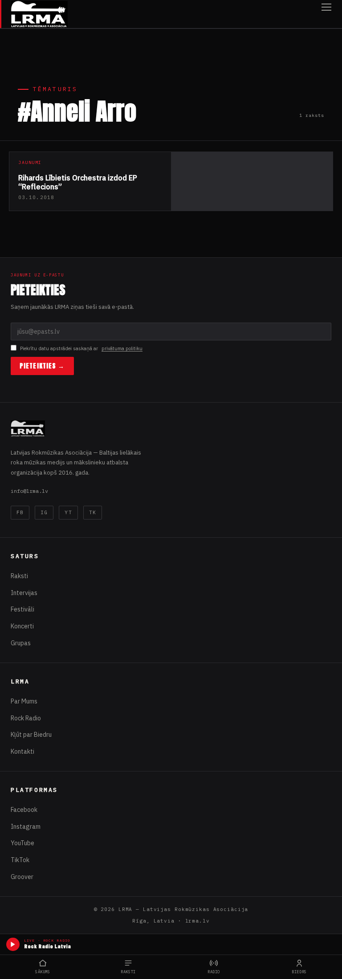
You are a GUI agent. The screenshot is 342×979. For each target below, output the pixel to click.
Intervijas (24, 593)
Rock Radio (26, 718)
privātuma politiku (122, 348)
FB (20, 512)
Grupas (21, 643)
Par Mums (24, 701)
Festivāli (22, 609)
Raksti (19, 576)
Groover (22, 877)
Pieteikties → (42, 366)
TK (92, 512)
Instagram (26, 827)
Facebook (24, 810)
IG (44, 512)
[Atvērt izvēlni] (326, 14)
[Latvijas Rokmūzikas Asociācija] (39, 14)
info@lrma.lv (29, 491)
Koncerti (22, 626)
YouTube (22, 843)
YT (68, 512)
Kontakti (22, 751)
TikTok (20, 860)
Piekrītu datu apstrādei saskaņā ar (81, 348)
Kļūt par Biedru (31, 735)
